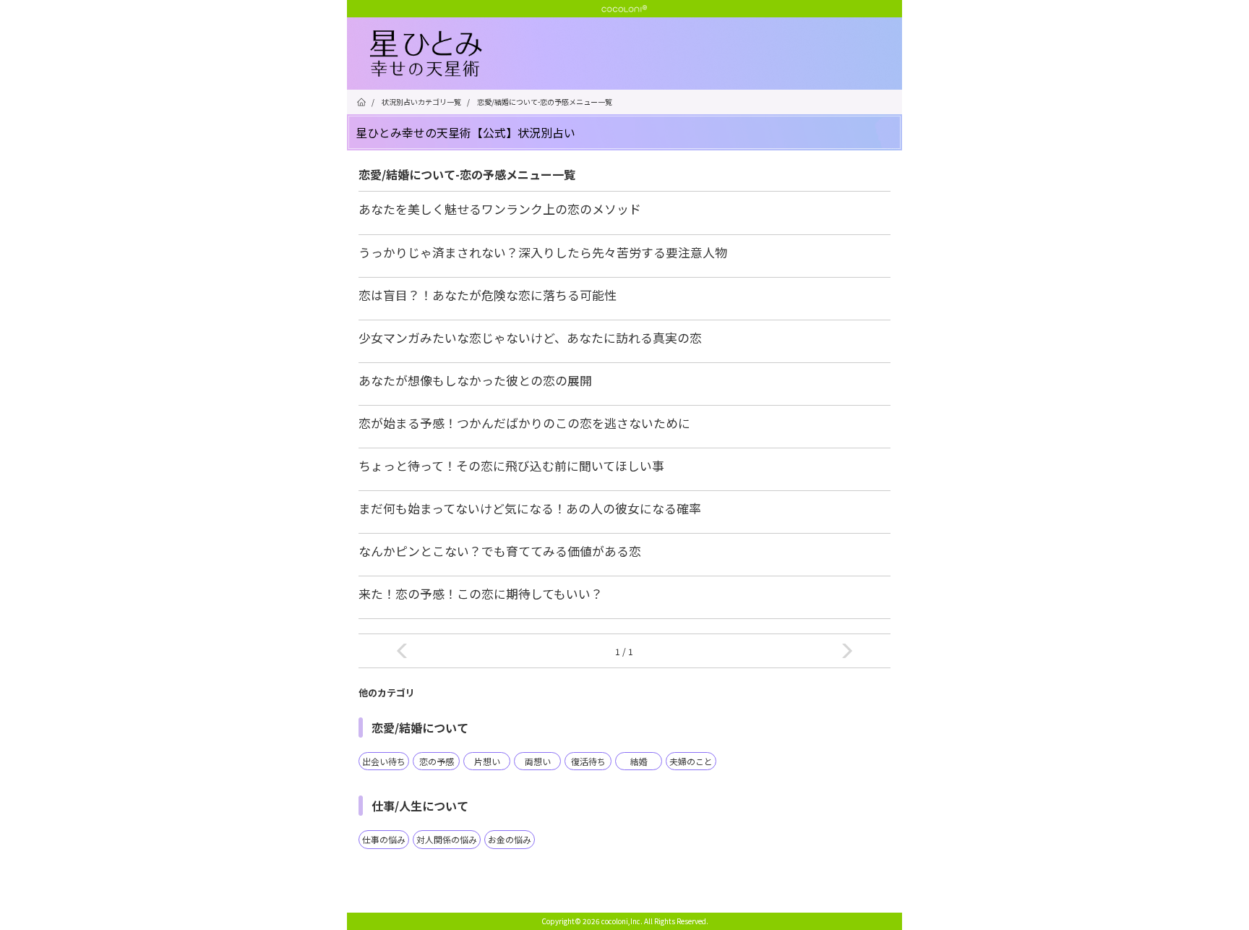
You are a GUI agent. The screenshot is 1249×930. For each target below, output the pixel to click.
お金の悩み (509, 839)
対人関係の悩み (446, 839)
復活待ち (588, 761)
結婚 (639, 761)
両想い (538, 761)
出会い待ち (383, 761)
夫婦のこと (691, 761)
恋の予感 (436, 761)
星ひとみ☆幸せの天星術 (636, 54)
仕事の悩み (383, 839)
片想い (487, 761)
